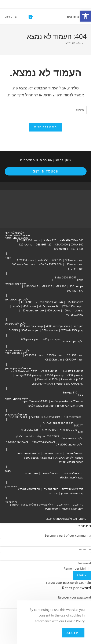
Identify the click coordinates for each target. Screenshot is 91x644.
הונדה (8, 257)
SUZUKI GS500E (18, 417)
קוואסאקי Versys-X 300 (28, 375)
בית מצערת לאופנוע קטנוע (38, 457)
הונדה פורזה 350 (74, 260)
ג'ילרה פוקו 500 (75, 290)
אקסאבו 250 (76, 286)
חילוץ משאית (46, 504)
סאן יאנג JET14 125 (72, 306)
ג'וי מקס (79, 310)
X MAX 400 (61, 244)
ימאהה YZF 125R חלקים (70, 405)
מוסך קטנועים (51, 489)
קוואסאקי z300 (75, 375)
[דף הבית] (85, 43)
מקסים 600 (53, 310)
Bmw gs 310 (70, 392)
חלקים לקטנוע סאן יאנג (17, 299)
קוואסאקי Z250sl (54, 375)
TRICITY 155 (76, 249)
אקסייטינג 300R (30, 330)
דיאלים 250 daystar (48, 436)
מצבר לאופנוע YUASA (71, 477)
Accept (73, 633)
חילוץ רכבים (63, 504)
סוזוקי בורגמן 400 (52, 339)
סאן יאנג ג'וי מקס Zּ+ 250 (49, 302)
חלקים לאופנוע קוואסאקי (18, 368)
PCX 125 (57, 260)
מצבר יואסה (31, 473)
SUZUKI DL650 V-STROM (45, 417)
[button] (85, 16)
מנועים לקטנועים (74, 453)
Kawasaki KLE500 (47, 379)
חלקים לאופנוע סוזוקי (16, 414)
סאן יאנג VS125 (74, 315)
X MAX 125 (50, 240)
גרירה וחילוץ (11, 502)
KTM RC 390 (49, 430)
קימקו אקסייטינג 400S (58, 326)
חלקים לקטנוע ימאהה (16, 238)
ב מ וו (80, 394)
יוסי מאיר (53, 493)
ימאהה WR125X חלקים (41, 405)
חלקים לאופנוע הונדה (16, 353)
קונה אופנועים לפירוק (72, 493)
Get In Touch (45, 171)
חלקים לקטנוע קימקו (15, 323)
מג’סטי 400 (60, 249)
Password (84, 563)
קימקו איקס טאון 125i (31, 326)
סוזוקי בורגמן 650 (30, 339)
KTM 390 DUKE (68, 430)
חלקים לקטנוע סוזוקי (72, 341)
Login (82, 575)
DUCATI (78, 425)
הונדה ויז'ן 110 (75, 268)
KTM (80, 432)
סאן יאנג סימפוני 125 (32, 310)
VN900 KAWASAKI (42, 383)
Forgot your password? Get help (68, 583)
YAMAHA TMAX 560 (71, 240)
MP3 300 (61, 286)
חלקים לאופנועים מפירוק (17, 350)
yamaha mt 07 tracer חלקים (67, 401)
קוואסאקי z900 (49, 371)
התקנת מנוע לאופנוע (29, 489)
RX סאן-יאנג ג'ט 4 (48, 306)
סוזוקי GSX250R (72, 417)
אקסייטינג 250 (50, 330)
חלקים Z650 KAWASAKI (24, 371)
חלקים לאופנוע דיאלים (71, 438)
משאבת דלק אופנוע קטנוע (69, 457)
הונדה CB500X (55, 355)
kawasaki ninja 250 (72, 379)
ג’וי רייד (16, 306)
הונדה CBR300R (74, 359)
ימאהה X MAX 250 (29, 240)
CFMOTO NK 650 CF (43, 442)
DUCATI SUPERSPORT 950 (58, 423)
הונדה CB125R (75, 355)
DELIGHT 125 (43, 244)
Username (83, 549)
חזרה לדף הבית (45, 127)
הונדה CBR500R (34, 355)
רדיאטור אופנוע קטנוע (28, 453)
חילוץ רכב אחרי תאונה (24, 504)
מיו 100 (67, 310)
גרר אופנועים (51, 509)
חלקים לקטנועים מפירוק (17, 235)
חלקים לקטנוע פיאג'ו (15, 284)
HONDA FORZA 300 (50, 264)
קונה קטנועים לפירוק (72, 489)
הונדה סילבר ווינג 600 (23, 264)
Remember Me (74, 568)
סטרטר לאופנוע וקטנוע (71, 462)
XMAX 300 (77, 244)
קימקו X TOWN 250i (72, 330)
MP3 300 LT (31, 286)
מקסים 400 (29, 306)
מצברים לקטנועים (50, 473)
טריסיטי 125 (25, 244)
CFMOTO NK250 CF (17, 442)
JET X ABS (26, 302)
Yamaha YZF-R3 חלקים (35, 401)
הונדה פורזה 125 (74, 264)
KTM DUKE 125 (29, 430)
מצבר (8, 471)
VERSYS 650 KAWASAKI (69, 383)
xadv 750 (43, 260)
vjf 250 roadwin (24, 436)
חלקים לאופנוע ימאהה (16, 399)
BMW (80, 279)
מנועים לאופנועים (53, 453)
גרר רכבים (78, 504)
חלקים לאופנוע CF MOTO (69, 444)
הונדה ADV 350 (25, 260)
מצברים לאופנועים (73, 473)
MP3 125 (47, 286)
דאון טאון (78, 326)
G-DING (13, 330)
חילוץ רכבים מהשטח (72, 509)
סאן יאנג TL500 (74, 302)
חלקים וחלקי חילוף (14, 232)
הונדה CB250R (53, 359)
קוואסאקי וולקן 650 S (72, 371)
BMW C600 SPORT (65, 277)
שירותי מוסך (11, 486)
